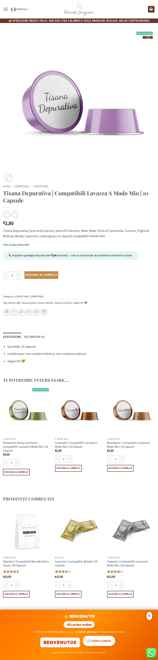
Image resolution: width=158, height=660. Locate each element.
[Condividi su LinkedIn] (44, 312)
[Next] (155, 440)
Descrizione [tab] (12, 336)
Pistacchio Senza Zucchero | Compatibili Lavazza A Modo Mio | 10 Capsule (25, 447)
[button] (5, 9)
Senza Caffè (14, 303)
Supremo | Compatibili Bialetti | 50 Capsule (76, 563)
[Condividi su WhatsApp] (6, 312)
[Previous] (3, 440)
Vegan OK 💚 (80, 303)
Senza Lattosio (45, 303)
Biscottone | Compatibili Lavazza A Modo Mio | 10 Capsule (128, 445)
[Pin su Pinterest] (36, 312)
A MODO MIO (40, 186)
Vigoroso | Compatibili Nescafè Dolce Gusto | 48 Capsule (26, 563)
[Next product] (6, 214)
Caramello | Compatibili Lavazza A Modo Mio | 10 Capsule (76, 445)
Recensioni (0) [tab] (34, 336)
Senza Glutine (29, 303)
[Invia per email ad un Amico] (29, 312)
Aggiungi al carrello (41, 275)
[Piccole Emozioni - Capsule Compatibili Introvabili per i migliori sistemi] (79, 9)
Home (6, 186)
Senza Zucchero (63, 303)
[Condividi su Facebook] (14, 312)
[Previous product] (15, 214)
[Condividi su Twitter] (21, 312)
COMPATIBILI (21, 186)
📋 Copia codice (99, 641)
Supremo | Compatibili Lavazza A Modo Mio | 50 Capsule (127, 563)
